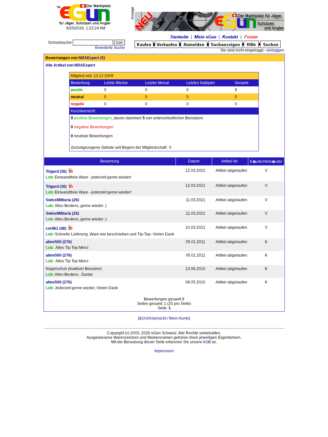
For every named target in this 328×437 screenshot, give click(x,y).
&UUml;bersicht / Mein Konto (164, 318)
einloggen (275, 50)
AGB (207, 342)
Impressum (164, 351)
